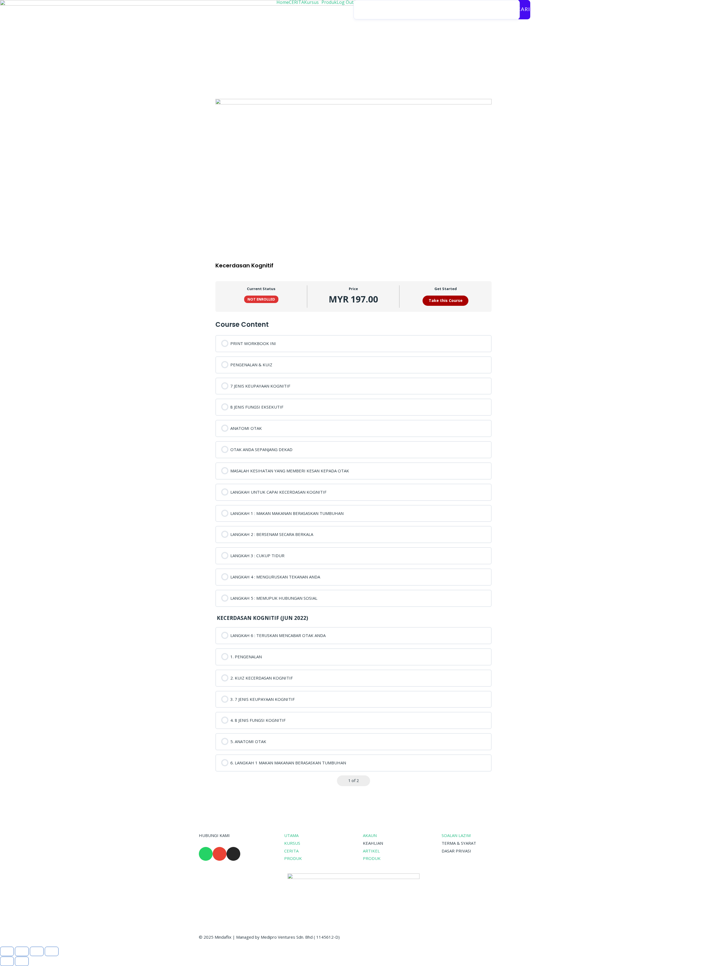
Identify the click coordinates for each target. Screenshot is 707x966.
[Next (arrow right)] (22, 961)
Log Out (345, 2)
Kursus (311, 2)
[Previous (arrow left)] (7, 961)
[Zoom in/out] (7, 951)
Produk (329, 2)
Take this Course (446, 300)
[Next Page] (365, 780)
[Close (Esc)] (52, 951)
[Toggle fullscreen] (22, 951)
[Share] (37, 951)
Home (282, 2)
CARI (523, 9)
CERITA (296, 2)
